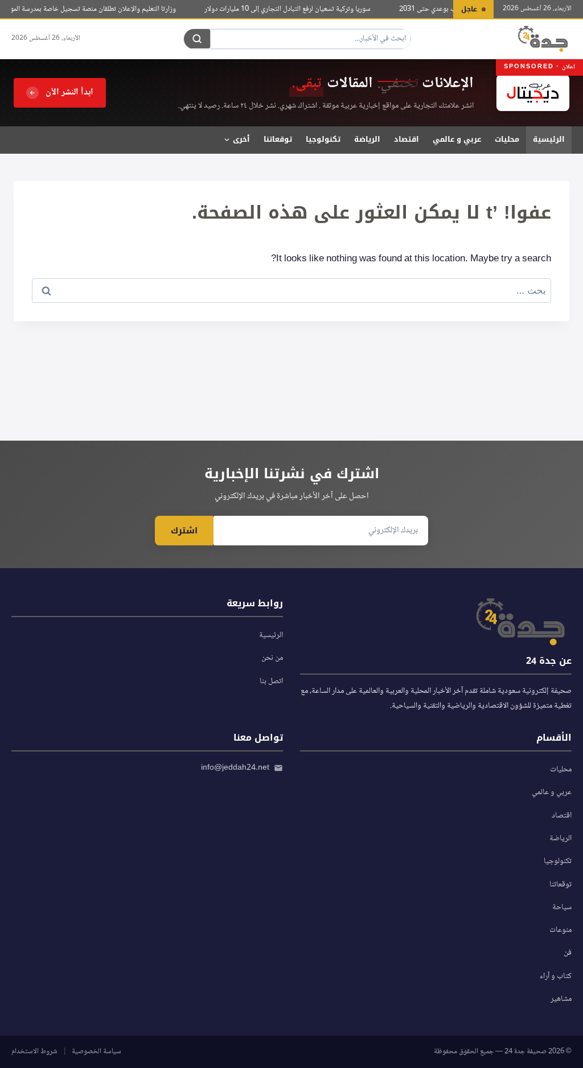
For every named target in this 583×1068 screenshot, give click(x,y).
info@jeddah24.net (235, 768)
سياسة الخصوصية (96, 1051)
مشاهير (561, 999)
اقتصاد (406, 139)
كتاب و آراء (556, 976)
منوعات (560, 930)
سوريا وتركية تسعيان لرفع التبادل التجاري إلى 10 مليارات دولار (294, 9)
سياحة (562, 907)
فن (568, 953)
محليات (507, 139)
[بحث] (197, 38)
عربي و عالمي (457, 139)
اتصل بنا (271, 681)
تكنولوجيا (323, 139)
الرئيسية (549, 139)
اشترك (184, 531)
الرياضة (367, 139)
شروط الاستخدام (34, 1051)
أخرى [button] (241, 139)
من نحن (272, 658)
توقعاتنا (278, 139)
